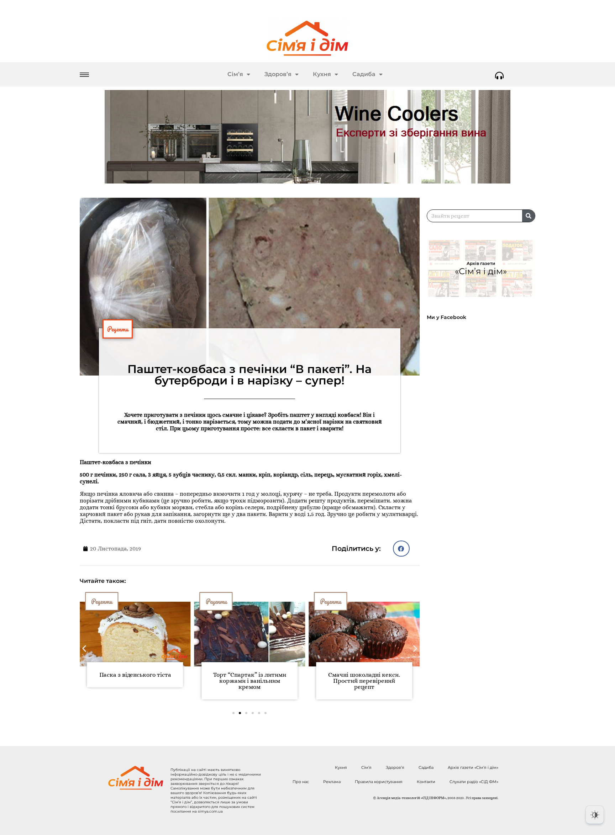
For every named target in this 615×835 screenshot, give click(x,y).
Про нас (301, 781)
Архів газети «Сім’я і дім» (473, 767)
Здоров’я (277, 74)
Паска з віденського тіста (135, 674)
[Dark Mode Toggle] (594, 814)
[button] (401, 549)
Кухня (322, 74)
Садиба (363, 74)
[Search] (528, 216)
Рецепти (117, 329)
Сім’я (235, 74)
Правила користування (379, 781)
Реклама (332, 781)
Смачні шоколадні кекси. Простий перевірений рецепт (364, 680)
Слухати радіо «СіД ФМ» (474, 781)
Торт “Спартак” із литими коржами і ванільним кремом (249, 680)
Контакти (426, 781)
